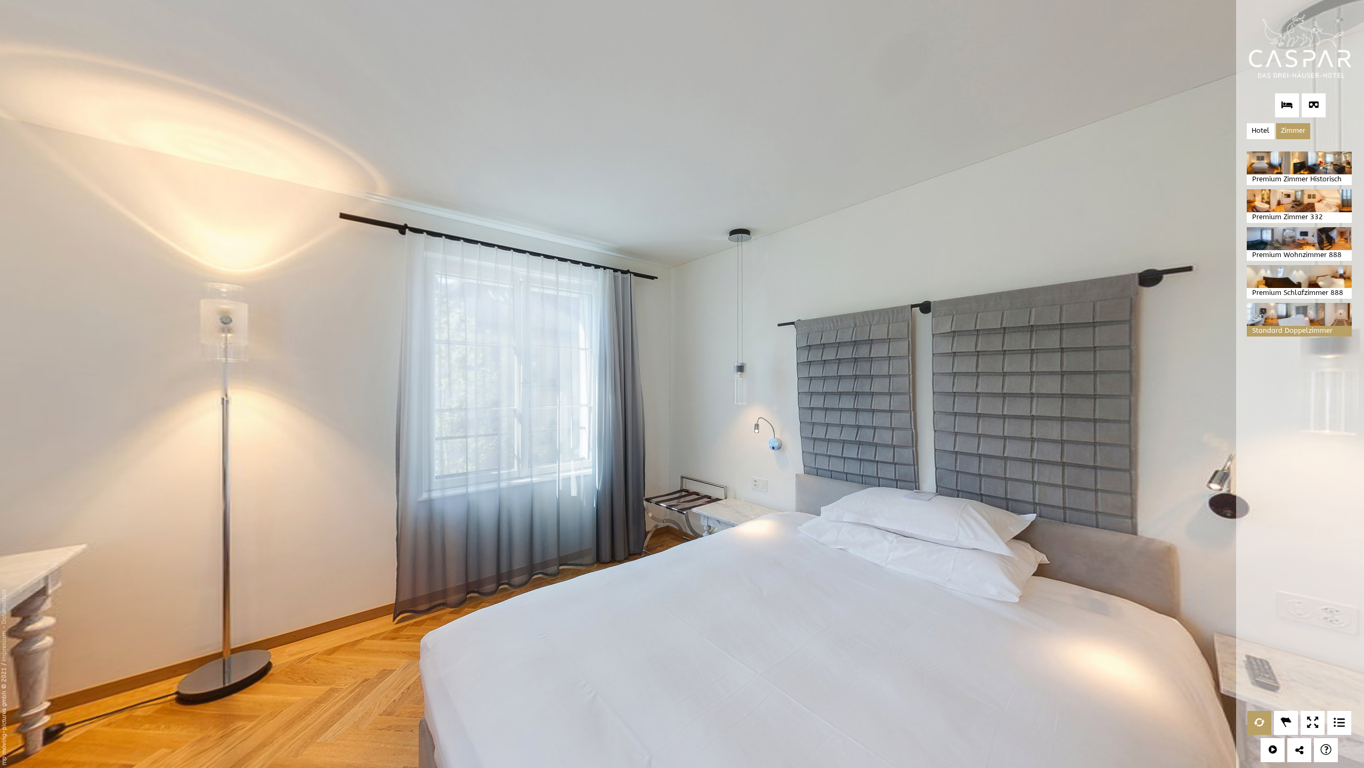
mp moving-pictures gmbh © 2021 (4, 715)
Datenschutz (4, 606)
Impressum (4, 646)
